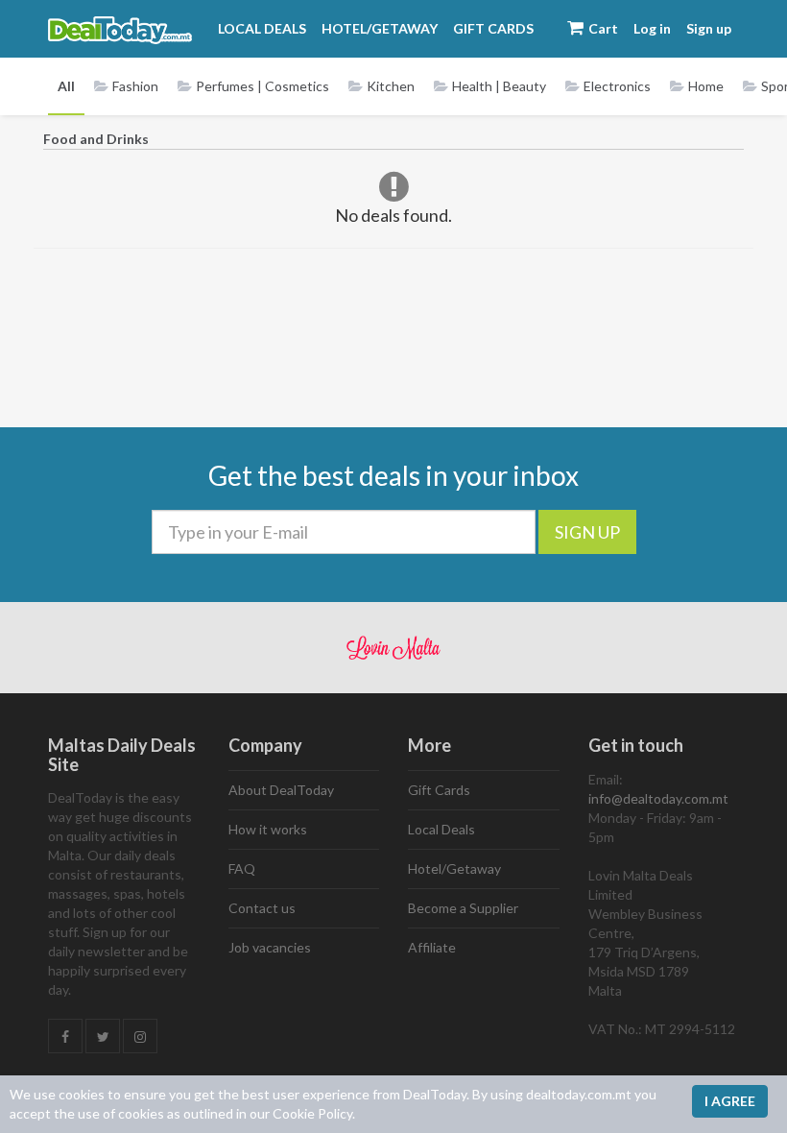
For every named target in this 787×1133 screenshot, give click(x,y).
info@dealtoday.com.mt (658, 798)
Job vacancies (269, 947)
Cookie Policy (312, 1113)
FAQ (241, 868)
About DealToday (281, 790)
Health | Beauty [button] (499, 86)
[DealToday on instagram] (140, 1037)
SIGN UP (587, 531)
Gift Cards (493, 28)
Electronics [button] (617, 86)
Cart (601, 28)
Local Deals (262, 28)
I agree (729, 1101)
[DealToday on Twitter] (102, 1037)
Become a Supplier (463, 908)
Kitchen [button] (391, 86)
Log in (652, 28)
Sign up (708, 28)
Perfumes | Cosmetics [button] (262, 86)
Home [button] (706, 86)
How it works (267, 829)
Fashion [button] (135, 86)
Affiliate (432, 947)
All (66, 86)
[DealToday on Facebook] (65, 1037)
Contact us (262, 908)
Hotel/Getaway (380, 28)
